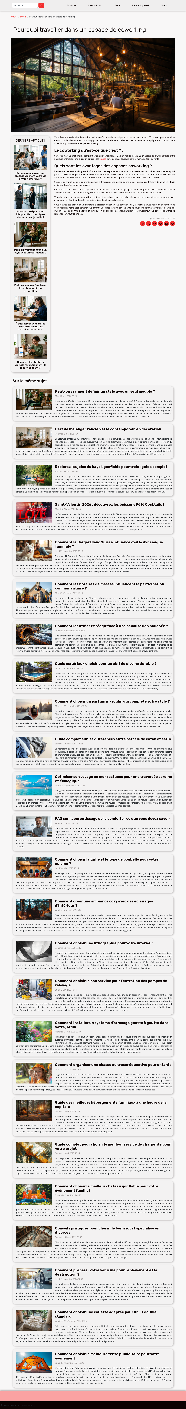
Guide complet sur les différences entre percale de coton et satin (113, 739)
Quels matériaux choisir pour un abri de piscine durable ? (106, 664)
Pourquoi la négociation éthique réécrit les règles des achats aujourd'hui (30, 214)
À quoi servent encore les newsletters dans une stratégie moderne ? (30, 326)
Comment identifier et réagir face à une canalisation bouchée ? (111, 626)
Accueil (14, 16)
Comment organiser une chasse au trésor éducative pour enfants (113, 1065)
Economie (71, 5)
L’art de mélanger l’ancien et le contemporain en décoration (30, 288)
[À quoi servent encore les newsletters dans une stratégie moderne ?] (30, 308)
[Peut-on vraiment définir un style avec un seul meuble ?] (30, 234)
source (103, 158)
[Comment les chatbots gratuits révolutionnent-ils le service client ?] (30, 346)
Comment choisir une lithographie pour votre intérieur (104, 943)
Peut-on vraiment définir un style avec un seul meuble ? (30, 251)
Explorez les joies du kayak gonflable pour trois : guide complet (111, 467)
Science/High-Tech (140, 5)
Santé (117, 5)
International (94, 5)
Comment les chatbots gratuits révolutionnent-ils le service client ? (30, 365)
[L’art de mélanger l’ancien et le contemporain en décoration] (30, 269)
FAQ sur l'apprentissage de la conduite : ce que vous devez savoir (112, 818)
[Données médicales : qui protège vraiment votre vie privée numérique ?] (30, 157)
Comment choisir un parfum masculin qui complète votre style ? (112, 701)
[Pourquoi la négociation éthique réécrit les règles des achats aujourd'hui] (30, 195)
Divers (164, 5)
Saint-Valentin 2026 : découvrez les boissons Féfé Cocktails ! (109, 504)
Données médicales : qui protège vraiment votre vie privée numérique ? (30, 176)
